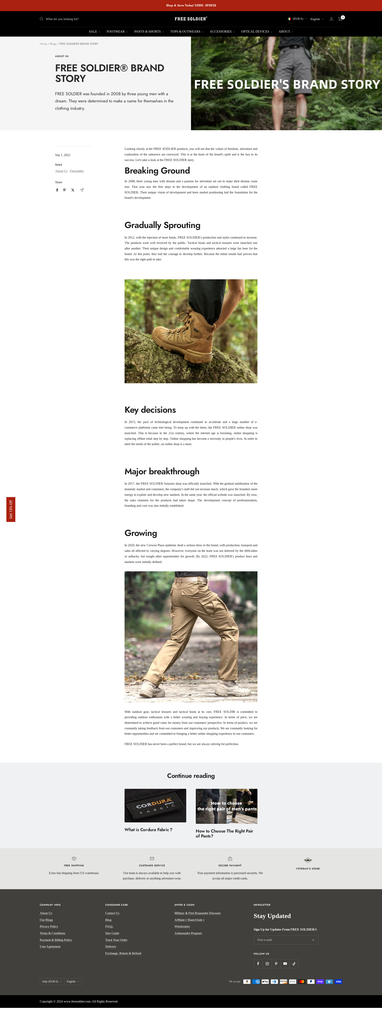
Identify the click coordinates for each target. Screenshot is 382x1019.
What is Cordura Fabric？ (149, 829)
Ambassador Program (188, 933)
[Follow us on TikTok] (293, 963)
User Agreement (50, 946)
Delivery (110, 946)
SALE (93, 31)
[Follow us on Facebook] (258, 963)
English (315, 19)
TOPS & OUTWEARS (185, 31)
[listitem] (57, 190)
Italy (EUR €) (50, 981)
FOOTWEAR (116, 31)
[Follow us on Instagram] (267, 963)
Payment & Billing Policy (56, 940)
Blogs (53, 44)
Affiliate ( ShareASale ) (189, 920)
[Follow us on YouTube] (285, 963)
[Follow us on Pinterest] (276, 963)
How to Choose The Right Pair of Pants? (224, 833)
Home (43, 44)
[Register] (313, 940)
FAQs (109, 926)
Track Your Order (116, 940)
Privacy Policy (49, 926)
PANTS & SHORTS (148, 31)
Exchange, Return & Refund (123, 953)
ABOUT (285, 31)
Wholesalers (182, 926)
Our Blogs (46, 920)
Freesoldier (77, 171)
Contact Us (112, 913)
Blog (108, 920)
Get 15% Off (11, 509)
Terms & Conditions (52, 933)
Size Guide (112, 933)
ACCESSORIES (221, 31)
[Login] (331, 19)
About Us (62, 56)
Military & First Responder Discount (197, 913)
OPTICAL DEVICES (255, 31)
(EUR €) (298, 18)
